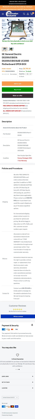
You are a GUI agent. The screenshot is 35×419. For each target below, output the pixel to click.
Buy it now (17, 89)
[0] (31, 14)
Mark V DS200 (6, 68)
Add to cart (17, 83)
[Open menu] (3, 14)
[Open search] (24, 14)
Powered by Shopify (7, 415)
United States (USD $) (8, 397)
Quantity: (22, 74)
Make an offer (17, 96)
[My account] (28, 14)
